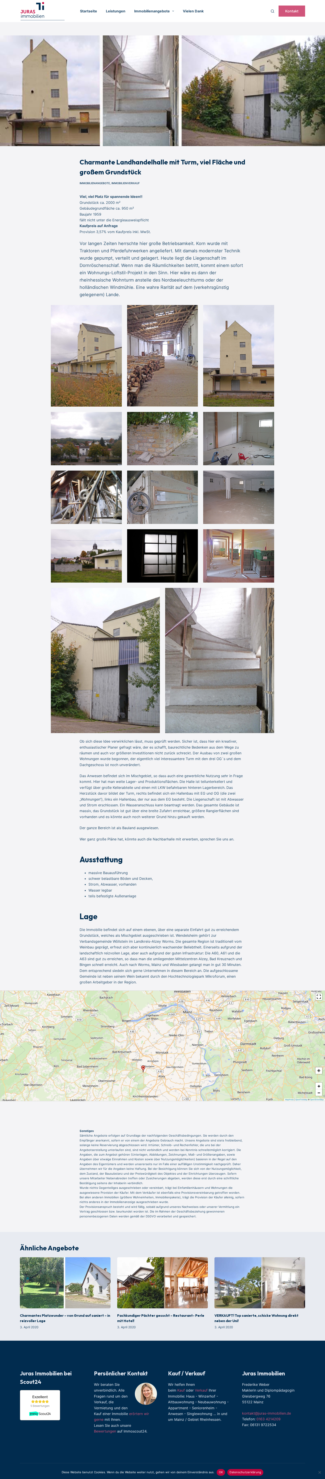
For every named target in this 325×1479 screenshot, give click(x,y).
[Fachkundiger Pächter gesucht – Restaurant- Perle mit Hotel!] (162, 1282)
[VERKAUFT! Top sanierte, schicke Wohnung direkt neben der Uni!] (259, 1282)
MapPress (289, 1100)
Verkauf (201, 1390)
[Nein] (319, 1472)
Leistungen (115, 11)
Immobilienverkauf (125, 183)
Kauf (181, 1390)
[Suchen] (272, 11)
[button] (143, 1068)
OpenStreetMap (317, 1100)
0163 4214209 (268, 1419)
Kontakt (291, 11)
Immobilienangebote (152, 11)
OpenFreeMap (301, 1100)
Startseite (88, 11)
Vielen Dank (193, 11)
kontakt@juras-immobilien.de (266, 1413)
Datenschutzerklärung (245, 1472)
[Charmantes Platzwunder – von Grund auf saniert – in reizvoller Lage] (65, 1282)
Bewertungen (105, 1431)
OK (221, 1472)
